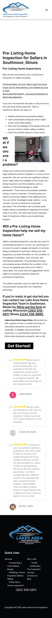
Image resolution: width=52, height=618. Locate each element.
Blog (29, 579)
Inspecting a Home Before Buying (14, 566)
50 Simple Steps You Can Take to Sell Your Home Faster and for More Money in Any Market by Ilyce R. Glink (25, 87)
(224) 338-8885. (31, 314)
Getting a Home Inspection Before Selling (16, 575)
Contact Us (32, 576)
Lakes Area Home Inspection (15, 14)
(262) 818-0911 (26, 590)
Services (8, 559)
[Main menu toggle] (46, 10)
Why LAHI (31, 559)
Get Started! (19, 345)
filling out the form (29, 307)
